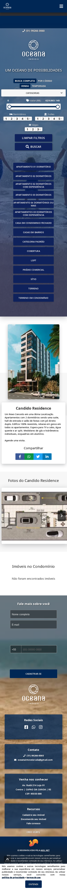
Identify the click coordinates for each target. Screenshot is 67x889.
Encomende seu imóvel (33, 819)
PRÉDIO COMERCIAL (33, 269)
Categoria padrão (33, 241)
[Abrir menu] (61, 6)
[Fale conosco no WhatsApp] (33, 727)
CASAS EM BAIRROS (33, 232)
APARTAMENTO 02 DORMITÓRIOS (33, 176)
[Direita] (62, 516)
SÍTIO (33, 279)
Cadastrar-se (34, 673)
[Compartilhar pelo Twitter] (38, 456)
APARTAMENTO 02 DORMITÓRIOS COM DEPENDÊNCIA (33, 185)
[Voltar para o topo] (7, 859)
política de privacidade (13, 877)
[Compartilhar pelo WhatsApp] (29, 456)
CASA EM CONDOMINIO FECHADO (33, 222)
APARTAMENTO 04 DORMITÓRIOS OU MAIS (33, 204)
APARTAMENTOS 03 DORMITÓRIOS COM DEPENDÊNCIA (33, 213)
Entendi (33, 884)
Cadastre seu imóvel (33, 814)
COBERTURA (33, 251)
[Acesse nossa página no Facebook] (26, 727)
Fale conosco (33, 823)
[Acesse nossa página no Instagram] (41, 727)
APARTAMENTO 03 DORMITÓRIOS (33, 194)
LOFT (33, 260)
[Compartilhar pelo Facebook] (19, 456)
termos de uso (34, 877)
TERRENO (33, 288)
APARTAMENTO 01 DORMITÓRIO (33, 166)
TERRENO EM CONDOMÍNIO (33, 297)
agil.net (45, 850)
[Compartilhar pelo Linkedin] (47, 456)
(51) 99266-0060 (35, 30)
